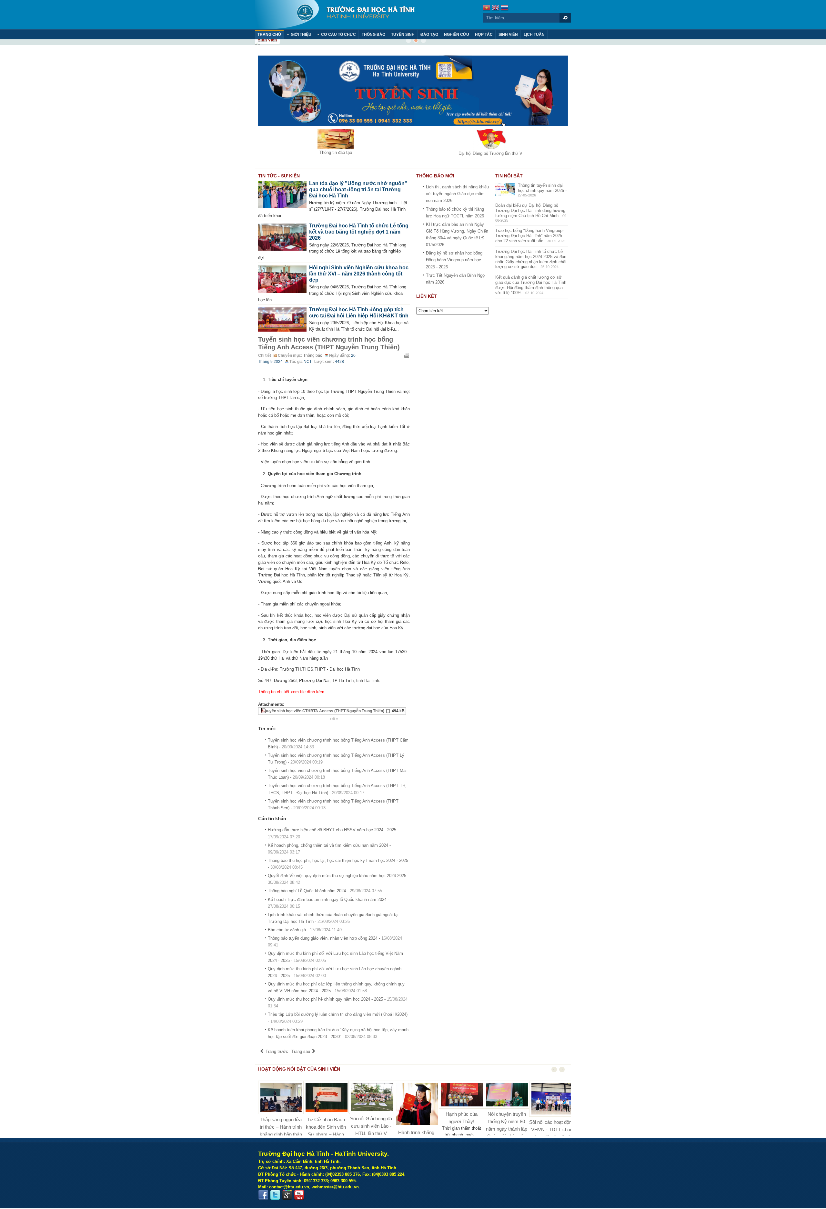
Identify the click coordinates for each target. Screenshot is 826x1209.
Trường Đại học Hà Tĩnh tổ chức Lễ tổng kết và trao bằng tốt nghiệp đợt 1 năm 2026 (358, 232)
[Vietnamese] (486, 8)
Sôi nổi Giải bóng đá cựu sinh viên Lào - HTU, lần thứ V (371, 1126)
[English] (495, 8)
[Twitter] (275, 1195)
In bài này (406, 355)
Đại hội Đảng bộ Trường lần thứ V (490, 153)
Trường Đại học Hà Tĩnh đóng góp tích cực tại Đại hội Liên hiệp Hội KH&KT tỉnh (358, 312)
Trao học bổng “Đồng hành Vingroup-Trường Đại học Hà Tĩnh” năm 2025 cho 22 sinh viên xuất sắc (529, 235)
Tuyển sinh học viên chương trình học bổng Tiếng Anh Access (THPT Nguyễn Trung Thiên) (329, 343)
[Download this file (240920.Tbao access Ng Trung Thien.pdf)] (260, 711)
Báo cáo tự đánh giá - (305, 929)
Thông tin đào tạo (335, 152)
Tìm (565, 18)
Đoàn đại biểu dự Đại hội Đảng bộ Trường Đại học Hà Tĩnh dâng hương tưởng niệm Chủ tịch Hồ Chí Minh (530, 210)
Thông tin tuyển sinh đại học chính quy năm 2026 (541, 188)
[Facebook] (263, 1195)
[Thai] (505, 8)
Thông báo (312, 355)
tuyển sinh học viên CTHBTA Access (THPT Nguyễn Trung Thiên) (325, 711)
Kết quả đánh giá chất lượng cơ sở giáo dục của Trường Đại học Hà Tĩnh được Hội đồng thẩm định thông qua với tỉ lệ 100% (530, 285)
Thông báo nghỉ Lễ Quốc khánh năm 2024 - (325, 890)
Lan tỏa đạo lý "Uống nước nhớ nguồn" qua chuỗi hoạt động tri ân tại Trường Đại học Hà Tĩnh (358, 189)
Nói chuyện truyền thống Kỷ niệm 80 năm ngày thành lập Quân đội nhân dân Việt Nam (506, 1128)
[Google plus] (287, 1195)
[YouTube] (299, 1195)
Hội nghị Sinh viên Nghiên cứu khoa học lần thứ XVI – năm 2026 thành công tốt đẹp (358, 274)
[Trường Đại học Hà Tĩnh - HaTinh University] (335, 14)
